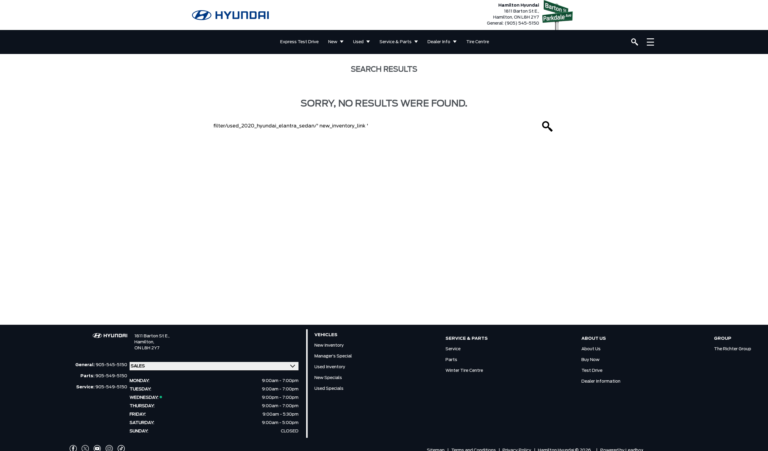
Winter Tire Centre (464, 371)
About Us (591, 349)
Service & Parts (396, 42)
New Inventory (329, 345)
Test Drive (591, 371)
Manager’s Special (333, 356)
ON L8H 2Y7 (147, 348)
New (332, 42)
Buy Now (590, 360)
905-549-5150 (111, 376)
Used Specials (329, 389)
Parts (451, 360)
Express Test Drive (299, 42)
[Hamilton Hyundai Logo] (230, 15)
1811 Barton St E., (152, 336)
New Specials (328, 378)
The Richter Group (732, 349)
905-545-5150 (111, 365)
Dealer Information (600, 381)
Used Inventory (329, 367)
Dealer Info (439, 42)
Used (358, 42)
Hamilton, (144, 342)
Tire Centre (477, 42)
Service (453, 349)
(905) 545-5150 (522, 23)
